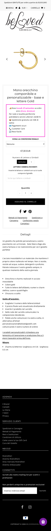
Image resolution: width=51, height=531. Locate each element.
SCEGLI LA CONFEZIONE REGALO (25, 139)
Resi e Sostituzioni (10, 434)
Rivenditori (7, 456)
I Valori (5, 413)
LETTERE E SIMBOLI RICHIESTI (25, 167)
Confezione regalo (31, 220)
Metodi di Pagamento (17, 217)
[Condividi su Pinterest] (30, 212)
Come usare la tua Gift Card (14, 440)
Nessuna (22, 162)
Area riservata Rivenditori (13, 461)
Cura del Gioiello (9, 443)
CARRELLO (38, 8)
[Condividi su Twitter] (25, 212)
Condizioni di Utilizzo (11, 437)
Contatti (5, 407)
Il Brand (5, 404)
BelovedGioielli (33, 524)
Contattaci (24, 223)
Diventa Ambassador (11, 464)
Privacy (5, 416)
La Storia (6, 410)
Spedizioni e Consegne (12, 428)
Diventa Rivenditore (11, 459)
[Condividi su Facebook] (20, 212)
